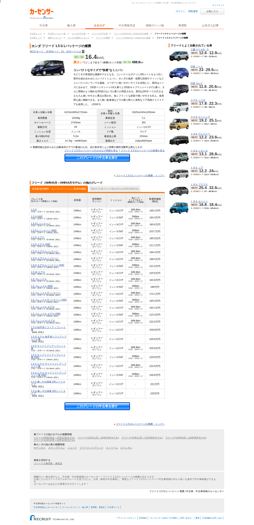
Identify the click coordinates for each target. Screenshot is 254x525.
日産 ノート (196, 66)
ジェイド (72, 448)
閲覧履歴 (193, 11)
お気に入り (212, 11)
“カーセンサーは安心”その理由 (163, 518)
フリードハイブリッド (91, 448)
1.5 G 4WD (37, 216)
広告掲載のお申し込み (212, 518)
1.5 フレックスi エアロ (43, 320)
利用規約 (143, 518)
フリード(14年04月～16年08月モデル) (186, 438)
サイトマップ (218, 5)
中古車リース (113, 507)
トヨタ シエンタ (199, 150)
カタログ (99, 25)
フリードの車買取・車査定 (48, 463)
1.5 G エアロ (37, 237)
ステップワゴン (56, 448)
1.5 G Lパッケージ (41, 223)
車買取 (182, 25)
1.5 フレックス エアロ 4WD (46, 313)
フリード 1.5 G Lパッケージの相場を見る (143, 150)
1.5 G (34, 209)
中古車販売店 (127, 25)
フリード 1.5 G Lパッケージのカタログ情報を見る (91, 150)
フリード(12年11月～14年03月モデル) (98, 438)
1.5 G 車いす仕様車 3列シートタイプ (48, 392)
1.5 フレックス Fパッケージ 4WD (49, 299)
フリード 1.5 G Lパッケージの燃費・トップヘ (140, 175)
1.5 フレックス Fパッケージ (46, 293)
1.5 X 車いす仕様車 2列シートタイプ (48, 383)
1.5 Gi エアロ (38, 272)
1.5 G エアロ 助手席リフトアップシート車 (48, 338)
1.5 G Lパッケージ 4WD (44, 230)
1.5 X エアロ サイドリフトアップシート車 (48, 365)
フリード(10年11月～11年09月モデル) (142, 438)
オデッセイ (40, 448)
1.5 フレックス (39, 279)
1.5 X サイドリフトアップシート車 (48, 347)
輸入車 (71, 25)
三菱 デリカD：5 (199, 49)
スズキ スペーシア (200, 117)
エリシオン (126, 448)
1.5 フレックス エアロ (43, 306)
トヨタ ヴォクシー (200, 133)
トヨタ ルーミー (199, 201)
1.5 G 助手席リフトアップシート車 (48, 328)
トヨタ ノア (196, 167)
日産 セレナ (196, 83)
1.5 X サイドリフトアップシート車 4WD (48, 356)
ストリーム (112, 448)
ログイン (180, 11)
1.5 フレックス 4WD (42, 286)
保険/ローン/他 (155, 25)
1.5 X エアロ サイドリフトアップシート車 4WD (48, 374)
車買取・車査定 (98, 507)
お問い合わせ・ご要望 (189, 518)
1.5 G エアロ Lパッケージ (44, 251)
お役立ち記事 (210, 25)
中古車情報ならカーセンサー (47, 507)
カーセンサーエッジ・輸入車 (75, 507)
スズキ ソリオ (197, 100)
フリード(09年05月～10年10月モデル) (54, 438)
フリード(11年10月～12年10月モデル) (54, 440)
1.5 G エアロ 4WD (40, 244)
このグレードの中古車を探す (97, 157)
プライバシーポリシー (126, 518)
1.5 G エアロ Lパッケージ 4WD (47, 265)
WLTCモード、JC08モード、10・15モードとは (57, 51)
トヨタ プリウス (199, 184)
